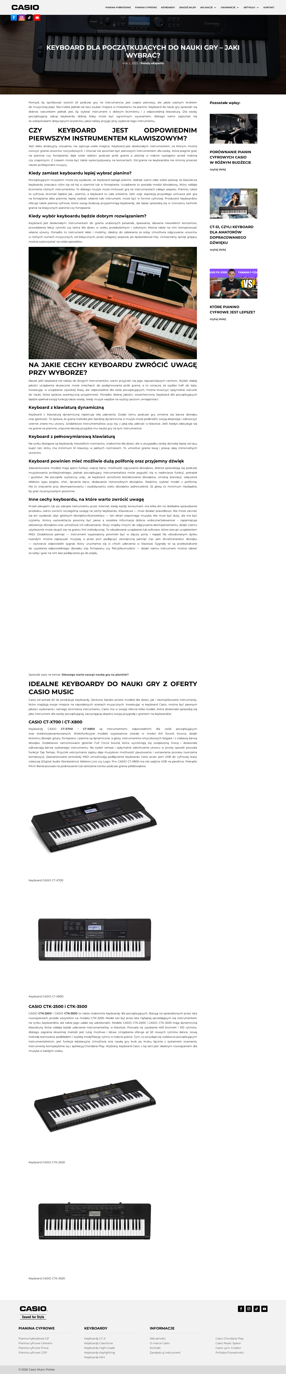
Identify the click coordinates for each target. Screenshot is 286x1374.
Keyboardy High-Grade (99, 1348)
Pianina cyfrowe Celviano (35, 1343)
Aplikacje (206, 7)
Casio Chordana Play (229, 1338)
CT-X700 (67, 729)
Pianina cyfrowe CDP (32, 1352)
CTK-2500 (45, 1013)
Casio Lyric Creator (228, 1348)
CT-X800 (89, 729)
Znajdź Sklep (187, 7)
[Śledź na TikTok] (29, 17)
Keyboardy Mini (94, 1357)
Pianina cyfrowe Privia (33, 1348)
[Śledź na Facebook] (14, 17)
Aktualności (158, 1338)
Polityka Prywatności (230, 1352)
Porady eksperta (152, 63)
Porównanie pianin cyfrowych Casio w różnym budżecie (230, 157)
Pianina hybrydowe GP (33, 1338)
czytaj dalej (218, 169)
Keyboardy (168, 7)
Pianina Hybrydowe (118, 7)
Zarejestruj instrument (165, 1352)
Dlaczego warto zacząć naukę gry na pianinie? (95, 674)
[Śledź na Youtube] (37, 17)
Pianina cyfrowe (146, 7)
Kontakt (268, 7)
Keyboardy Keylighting (99, 1352)
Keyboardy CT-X (94, 1338)
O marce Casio (160, 1343)
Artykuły (249, 7)
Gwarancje (228, 7)
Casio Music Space (228, 1343)
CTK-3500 (71, 1013)
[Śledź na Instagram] (21, 17)
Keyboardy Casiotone (98, 1343)
